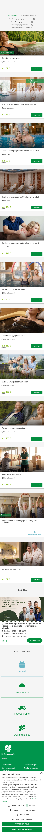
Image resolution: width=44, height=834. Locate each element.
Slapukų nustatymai (31, 765)
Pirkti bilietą (36, 640)
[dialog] (22, 802)
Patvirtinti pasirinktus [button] (22, 830)
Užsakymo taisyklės (31, 768)
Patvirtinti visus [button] (22, 824)
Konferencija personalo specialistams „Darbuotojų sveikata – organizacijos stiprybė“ (21, 626)
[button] (22, 819)
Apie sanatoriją (7, 765)
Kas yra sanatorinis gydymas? (8, 769)
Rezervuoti (36, 69)
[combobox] (41, 773)
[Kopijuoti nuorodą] (41, 617)
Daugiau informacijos (34, 534)
